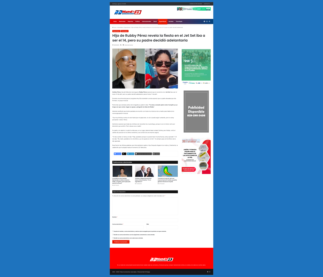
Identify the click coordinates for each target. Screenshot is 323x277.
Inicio (115, 21)
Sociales (171, 21)
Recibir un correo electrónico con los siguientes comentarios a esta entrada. (134, 234)
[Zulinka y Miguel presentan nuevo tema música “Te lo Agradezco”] (145, 171)
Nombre (114, 217)
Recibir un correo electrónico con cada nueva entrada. (128, 238)
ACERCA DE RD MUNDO (196, 3)
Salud (155, 21)
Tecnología (179, 21)
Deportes (130, 21)
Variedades (120, 27)
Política (137, 21)
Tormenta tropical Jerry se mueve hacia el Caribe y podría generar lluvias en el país (167, 180)
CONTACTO (207, 3)
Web (147, 224)
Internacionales (146, 21)
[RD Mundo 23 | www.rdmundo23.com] (127, 12)
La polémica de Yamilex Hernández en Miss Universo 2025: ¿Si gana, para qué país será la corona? (121, 181)
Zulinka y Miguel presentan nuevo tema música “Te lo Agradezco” (143, 180)
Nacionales (122, 21)
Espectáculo (162, 21)
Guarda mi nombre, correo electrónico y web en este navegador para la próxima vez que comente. (140, 231)
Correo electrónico (117, 224)
